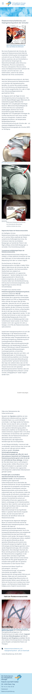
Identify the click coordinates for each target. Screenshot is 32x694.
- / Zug (8, 684)
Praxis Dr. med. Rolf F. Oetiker (10, 682)
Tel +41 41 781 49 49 (7, 686)
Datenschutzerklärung (7, 691)
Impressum (4, 689)
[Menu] (3, 3)
